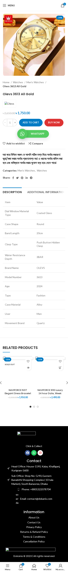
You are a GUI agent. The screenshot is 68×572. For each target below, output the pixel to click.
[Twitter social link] (17, 177)
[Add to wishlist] (28, 361)
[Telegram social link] (31, 177)
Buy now (54, 122)
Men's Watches (35, 82)
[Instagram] (40, 453)
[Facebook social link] (13, 177)
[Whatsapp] (34, 453)
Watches (18, 82)
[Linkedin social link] (26, 177)
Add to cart (31, 122)
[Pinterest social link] (22, 177)
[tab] (12, 191)
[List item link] (34, 489)
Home (6, 82)
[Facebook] (27, 453)
